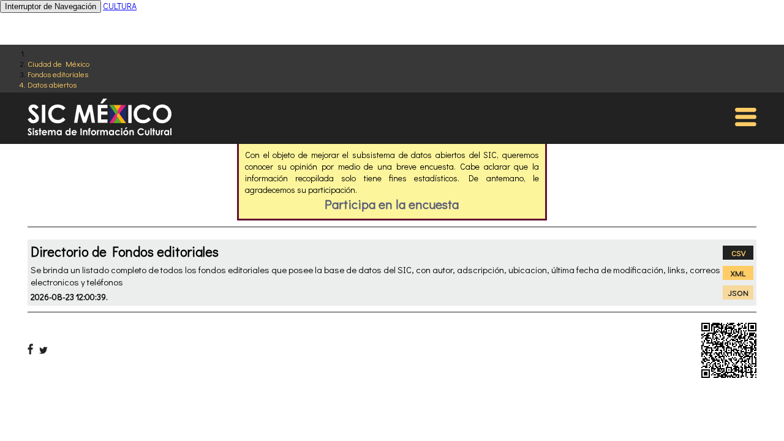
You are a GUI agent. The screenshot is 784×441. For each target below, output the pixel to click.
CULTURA (120, 6)
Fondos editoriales (58, 74)
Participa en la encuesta (392, 204)
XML (738, 273)
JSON (738, 292)
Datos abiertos (52, 84)
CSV (738, 252)
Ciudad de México (58, 63)
